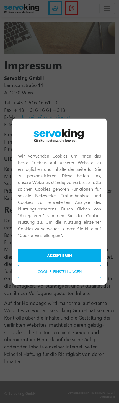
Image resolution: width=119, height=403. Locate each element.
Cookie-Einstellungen (60, 271)
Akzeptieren (59, 255)
